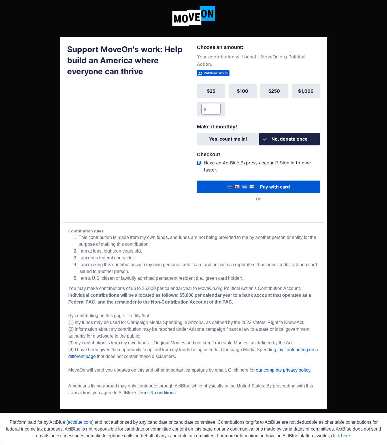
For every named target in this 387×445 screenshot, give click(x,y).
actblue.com (80, 422)
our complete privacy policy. (283, 370)
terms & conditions (157, 392)
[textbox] (213, 109)
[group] (258, 100)
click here (340, 435)
